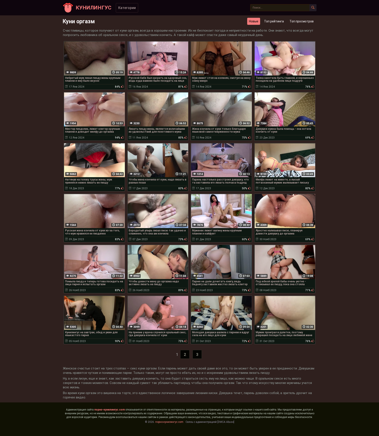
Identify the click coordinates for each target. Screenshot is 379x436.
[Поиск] (312, 7)
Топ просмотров (302, 21)
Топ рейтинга (274, 21)
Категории (127, 8)
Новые (253, 21)
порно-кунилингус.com (109, 409)
